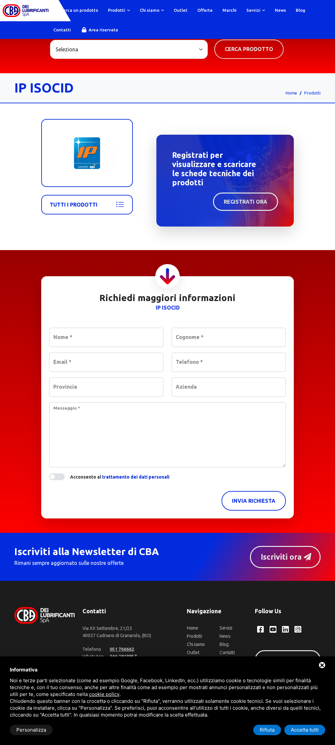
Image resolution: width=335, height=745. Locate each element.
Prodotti (117, 10)
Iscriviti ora (282, 556)
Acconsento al (119, 477)
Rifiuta (267, 730)
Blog (300, 10)
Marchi (229, 10)
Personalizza (31, 730)
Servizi (253, 10)
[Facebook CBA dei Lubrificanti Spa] (261, 629)
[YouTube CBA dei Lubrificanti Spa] (273, 629)
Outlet (180, 10)
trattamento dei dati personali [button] (135, 477)
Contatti (62, 29)
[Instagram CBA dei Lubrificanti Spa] (298, 629)
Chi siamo (150, 10)
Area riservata (103, 29)
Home (291, 93)
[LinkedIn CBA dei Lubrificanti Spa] (285, 629)
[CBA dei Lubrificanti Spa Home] (25, 10)
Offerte (205, 10)
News (280, 10)
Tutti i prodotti (73, 205)
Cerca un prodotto (79, 10)
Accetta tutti (305, 730)
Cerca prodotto (249, 49)
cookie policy (104, 694)
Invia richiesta (253, 501)
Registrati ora (245, 202)
